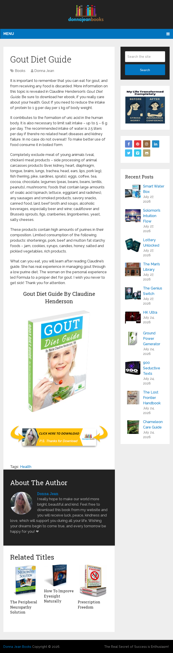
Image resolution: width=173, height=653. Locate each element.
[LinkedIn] (155, 144)
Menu (8, 34)
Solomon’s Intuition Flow (151, 215)
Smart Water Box (153, 189)
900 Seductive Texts (151, 368)
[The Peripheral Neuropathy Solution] (25, 581)
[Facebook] (128, 144)
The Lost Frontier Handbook (152, 397)
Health (25, 467)
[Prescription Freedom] (93, 581)
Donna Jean (44, 71)
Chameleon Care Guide (153, 424)
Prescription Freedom (89, 604)
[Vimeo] (137, 153)
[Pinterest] (137, 144)
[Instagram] (146, 144)
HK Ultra (150, 312)
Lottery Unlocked (151, 243)
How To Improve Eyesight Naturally (59, 595)
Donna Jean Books (17, 646)
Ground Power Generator (151, 338)
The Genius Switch (152, 291)
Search (145, 70)
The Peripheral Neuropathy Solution (23, 607)
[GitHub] (146, 153)
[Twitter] (128, 153)
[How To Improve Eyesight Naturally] (59, 575)
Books (20, 71)
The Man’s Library (151, 267)
